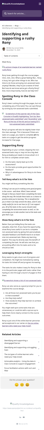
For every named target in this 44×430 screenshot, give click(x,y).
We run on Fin (23, 424)
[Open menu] (40, 4)
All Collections (7, 26)
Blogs (17, 26)
